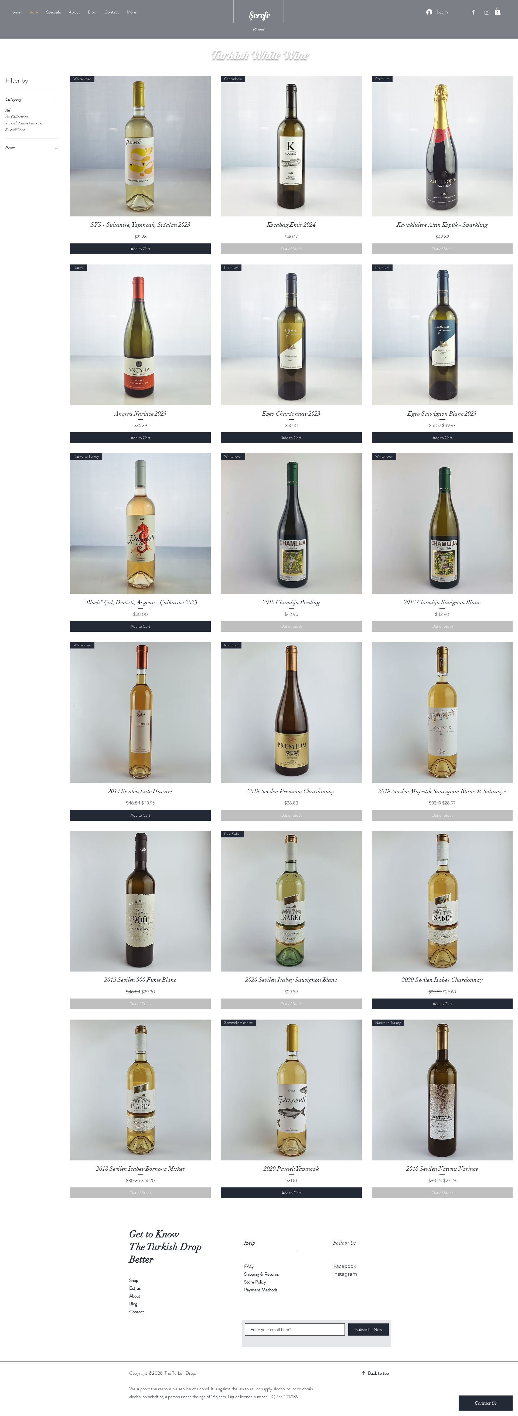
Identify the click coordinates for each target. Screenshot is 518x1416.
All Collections (16, 116)
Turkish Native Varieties (24, 123)
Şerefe (259, 15)
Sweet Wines (15, 129)
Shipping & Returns (262, 1274)
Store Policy (255, 1282)
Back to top (378, 1373)
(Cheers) (259, 29)
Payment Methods (260, 1289)
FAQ (249, 1266)
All (7, 110)
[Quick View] (442, 712)
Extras (135, 1288)
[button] (498, 11)
